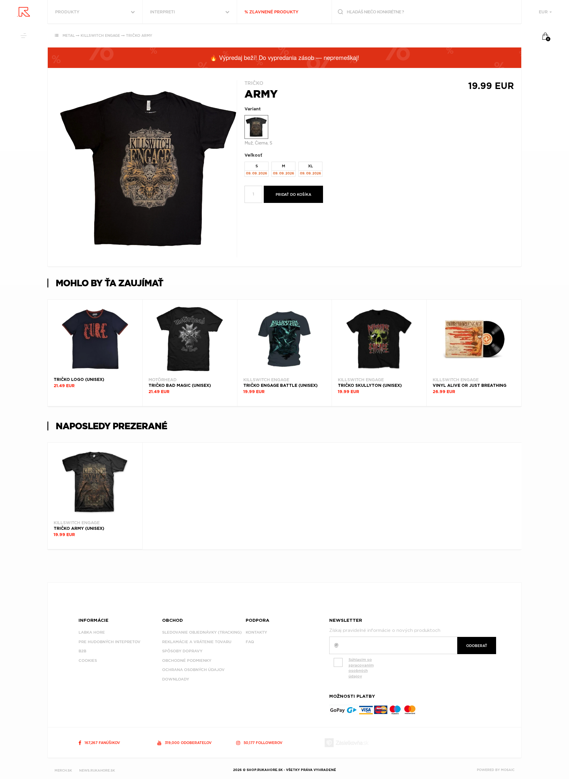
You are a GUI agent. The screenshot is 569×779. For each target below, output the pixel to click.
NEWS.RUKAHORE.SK (97, 770)
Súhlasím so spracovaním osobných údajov (361, 667)
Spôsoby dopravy (182, 651)
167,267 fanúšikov (101, 742)
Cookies (88, 660)
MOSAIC (507, 770)
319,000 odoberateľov (188, 742)
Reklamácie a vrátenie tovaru (196, 642)
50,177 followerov (262, 742)
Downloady (175, 679)
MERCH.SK (63, 770)
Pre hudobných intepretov (109, 642)
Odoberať (476, 645)
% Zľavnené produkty (271, 11)
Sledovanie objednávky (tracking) (202, 632)
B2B (82, 651)
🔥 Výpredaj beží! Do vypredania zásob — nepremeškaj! (284, 57)
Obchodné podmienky (186, 660)
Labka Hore (92, 632)
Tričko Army (139, 35)
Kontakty (256, 632)
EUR (544, 11)
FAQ (250, 642)
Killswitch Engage (100, 35)
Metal (69, 35)
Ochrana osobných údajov (193, 669)
